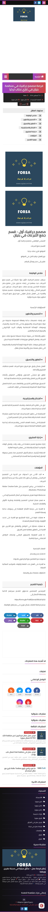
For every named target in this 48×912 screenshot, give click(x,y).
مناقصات (39, 830)
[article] (24, 638)
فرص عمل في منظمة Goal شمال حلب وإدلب (21, 753)
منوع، (40, 838)
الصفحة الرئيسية (36, 99)
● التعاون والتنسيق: (30, 123)
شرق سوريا (38, 818)
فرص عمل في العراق (34, 822)
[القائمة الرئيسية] (5, 76)
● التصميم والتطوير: (30, 119)
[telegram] (39, 2)
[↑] (24, 899)
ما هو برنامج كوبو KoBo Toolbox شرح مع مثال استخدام (20, 769)
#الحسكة (39, 797)
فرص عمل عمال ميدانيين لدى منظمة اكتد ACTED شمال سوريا (19, 737)
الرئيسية (38, 76)
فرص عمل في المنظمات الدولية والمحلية (24, 904)
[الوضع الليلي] (42, 906)
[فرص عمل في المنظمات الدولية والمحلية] (24, 14)
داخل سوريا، (14, 99)
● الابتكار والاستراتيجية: (29, 127)
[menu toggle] (44, 2)
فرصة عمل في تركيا (35, 826)
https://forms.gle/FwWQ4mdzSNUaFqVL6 (30, 599)
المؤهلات (33, 135)
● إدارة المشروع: (31, 131)
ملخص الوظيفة (31, 115)
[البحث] (4, 2)
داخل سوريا (24, 99)
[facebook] (35, 2)
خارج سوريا (38, 801)
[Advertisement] (24, 47)
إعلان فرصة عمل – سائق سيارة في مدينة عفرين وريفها (25, 870)
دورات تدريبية (37, 814)
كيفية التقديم (32, 139)
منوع (40, 834)
